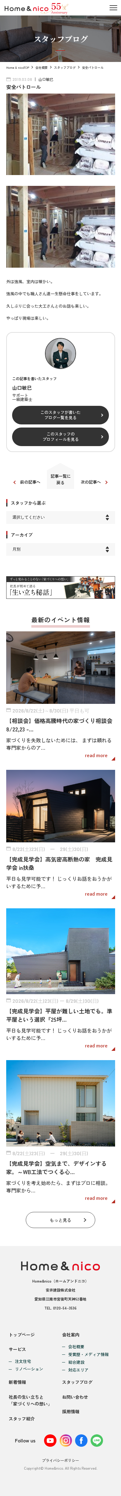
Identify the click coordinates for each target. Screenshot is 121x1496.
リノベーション (29, 1369)
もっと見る (60, 1220)
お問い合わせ (75, 1397)
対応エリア (78, 1370)
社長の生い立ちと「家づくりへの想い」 (30, 1400)
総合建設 (76, 1362)
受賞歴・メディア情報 (88, 1354)
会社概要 (41, 67)
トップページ (22, 1334)
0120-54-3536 (65, 1307)
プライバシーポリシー (60, 1460)
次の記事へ (91, 482)
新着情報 (17, 1382)
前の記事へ (30, 482)
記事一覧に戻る (61, 479)
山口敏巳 (45, 79)
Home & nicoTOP (17, 67)
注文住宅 (23, 1361)
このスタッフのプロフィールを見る (61, 436)
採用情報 (70, 1411)
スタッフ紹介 (22, 1418)
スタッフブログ (65, 67)
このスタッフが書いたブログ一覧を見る (60, 414)
